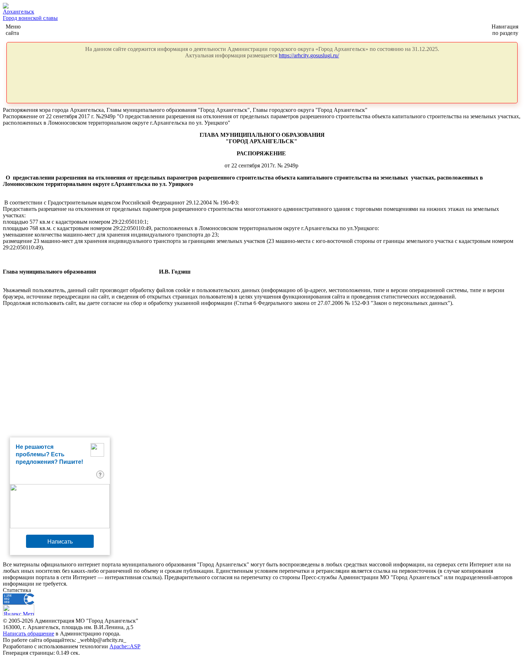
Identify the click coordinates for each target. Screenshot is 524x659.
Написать (60, 541)
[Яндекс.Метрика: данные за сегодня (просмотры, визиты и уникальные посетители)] (18, 610)
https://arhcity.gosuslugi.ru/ (309, 55)
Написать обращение (28, 634)
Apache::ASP (124, 646)
